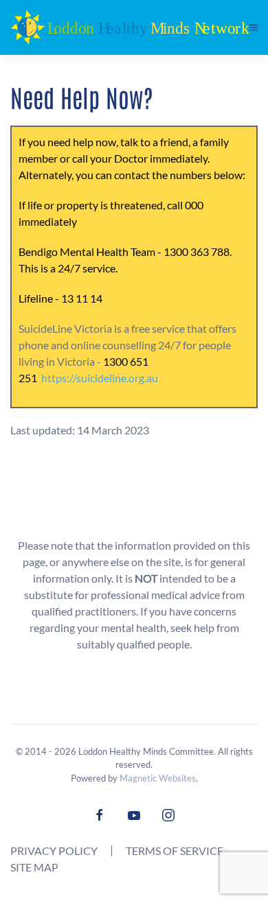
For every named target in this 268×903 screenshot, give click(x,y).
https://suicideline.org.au (99, 377)
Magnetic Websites (158, 778)
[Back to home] (129, 27)
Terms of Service (174, 850)
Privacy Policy (54, 850)
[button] (253, 27)
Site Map (34, 866)
